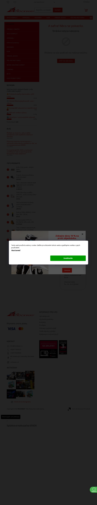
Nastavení (15, 250)
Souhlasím (68, 258)
